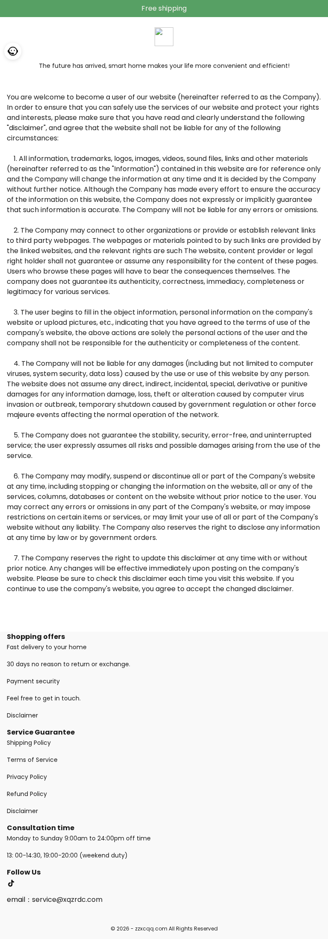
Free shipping (164, 8)
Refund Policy (27, 794)
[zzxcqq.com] (164, 36)
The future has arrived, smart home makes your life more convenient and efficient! (164, 65)
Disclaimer (22, 715)
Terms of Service (32, 759)
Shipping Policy (29, 742)
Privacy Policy (27, 777)
